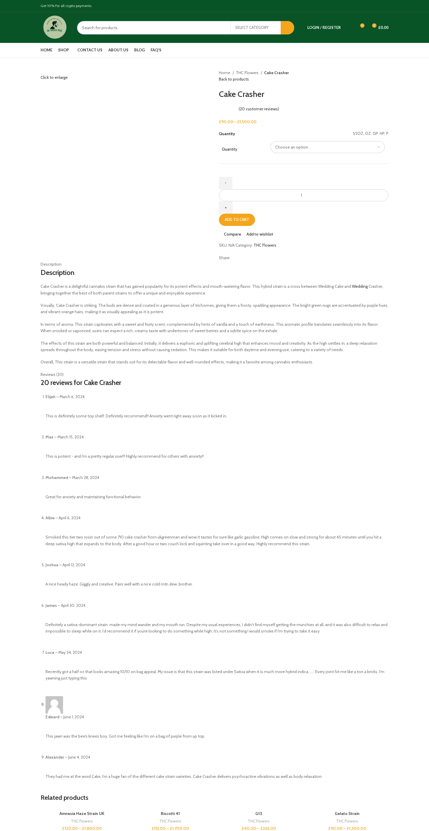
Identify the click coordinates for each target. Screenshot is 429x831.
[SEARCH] (287, 27)
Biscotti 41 (170, 813)
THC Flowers (247, 72)
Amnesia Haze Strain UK (82, 813)
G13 (258, 813)
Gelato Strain (347, 813)
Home (225, 72)
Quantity (229, 149)
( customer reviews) (259, 109)
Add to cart (237, 219)
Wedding (360, 286)
